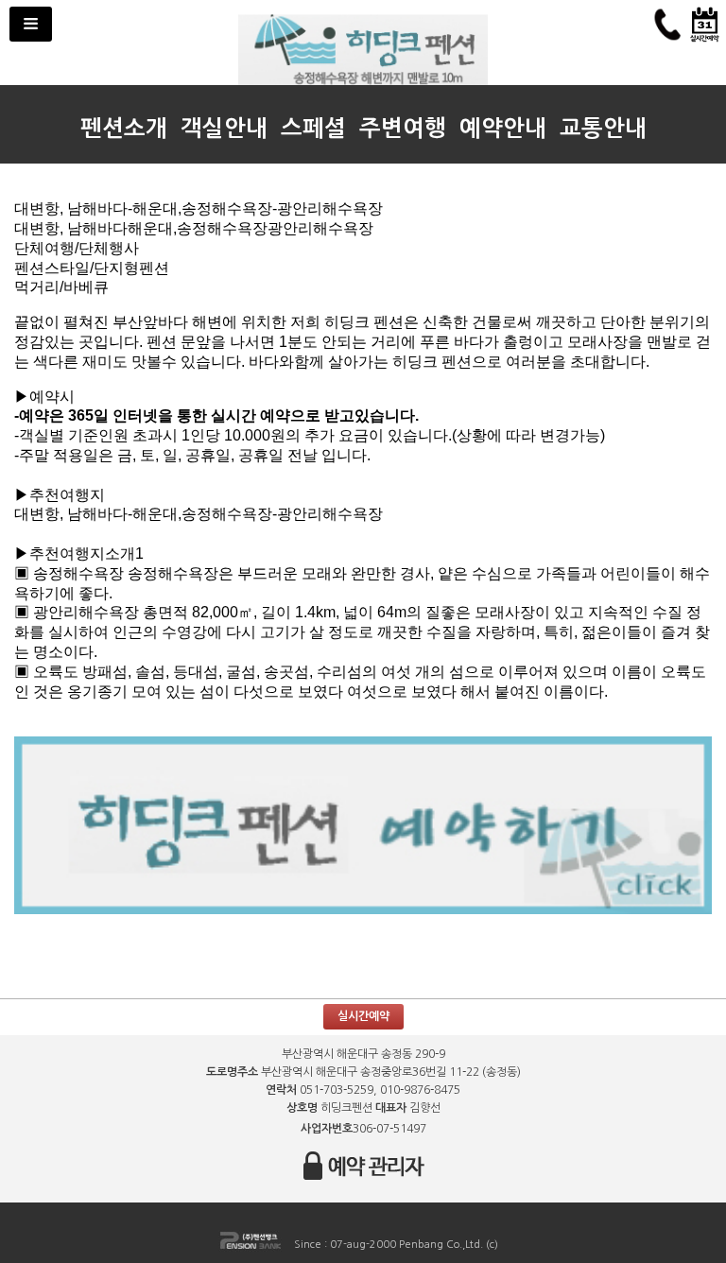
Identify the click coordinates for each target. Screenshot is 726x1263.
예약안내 (502, 128)
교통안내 (603, 128)
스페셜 (313, 128)
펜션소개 (123, 128)
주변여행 (402, 128)
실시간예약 (363, 1016)
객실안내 (224, 128)
